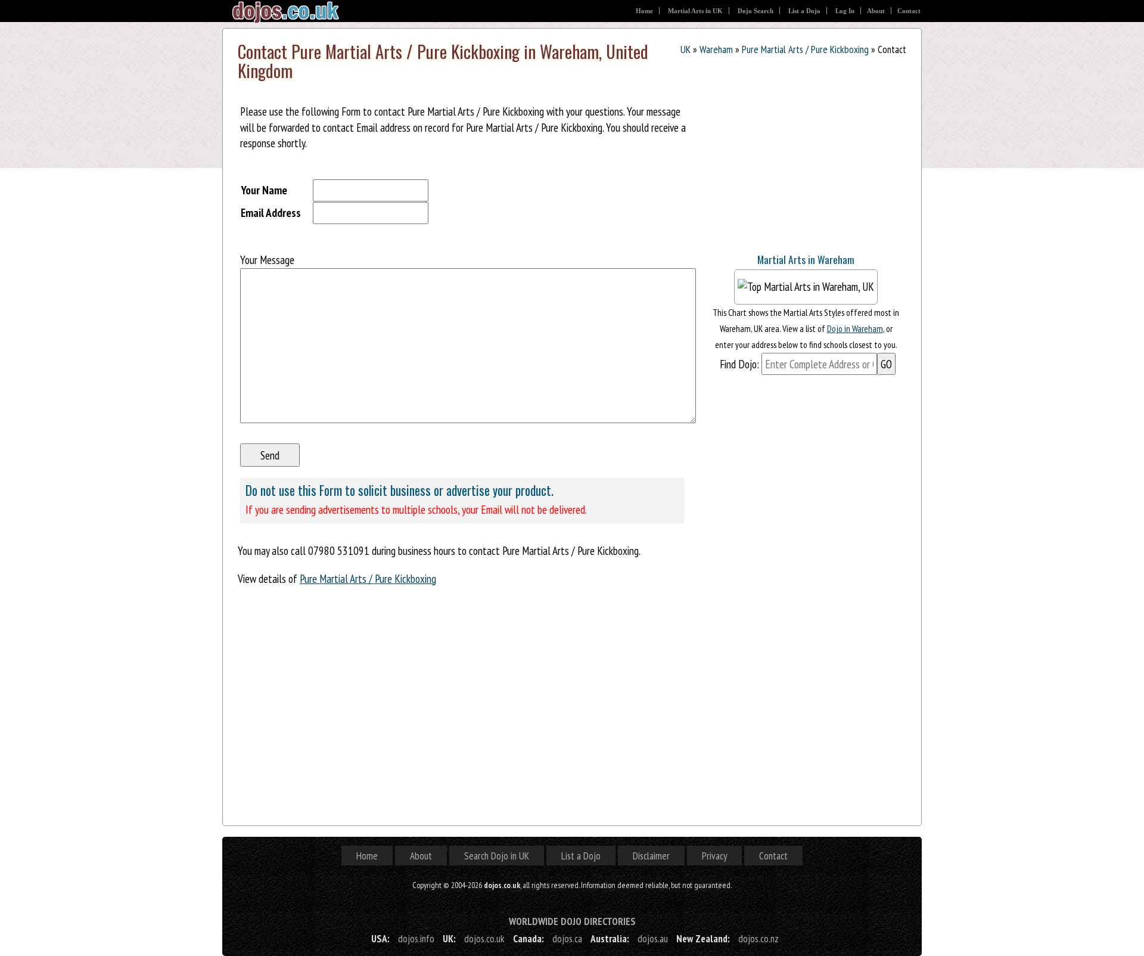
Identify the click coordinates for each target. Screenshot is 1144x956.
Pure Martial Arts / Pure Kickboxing (805, 49)
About (876, 10)
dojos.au (653, 938)
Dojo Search (755, 10)
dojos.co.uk (484, 938)
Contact (909, 10)
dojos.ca (567, 938)
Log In (844, 10)
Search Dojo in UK (496, 855)
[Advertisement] (794, 166)
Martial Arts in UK (695, 10)
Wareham (716, 49)
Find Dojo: (739, 363)
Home (644, 10)
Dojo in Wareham (855, 328)
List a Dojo (804, 10)
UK (685, 49)
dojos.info (416, 938)
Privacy (714, 855)
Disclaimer (651, 855)
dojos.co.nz (758, 938)
